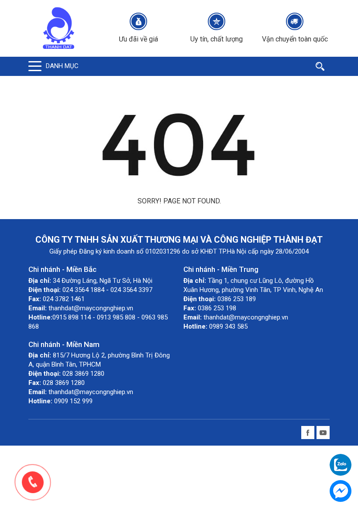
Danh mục (62, 66)
